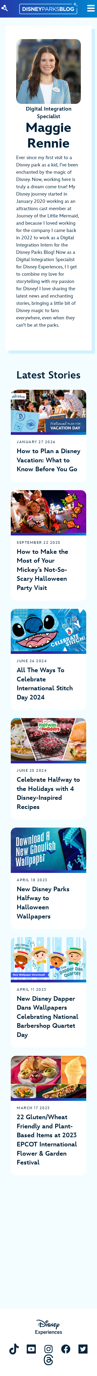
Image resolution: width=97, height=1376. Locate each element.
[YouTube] (31, 1348)
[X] (83, 1348)
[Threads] (48, 1359)
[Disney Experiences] (48, 1327)
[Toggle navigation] (91, 8)
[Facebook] (65, 1348)
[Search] (4, 8)
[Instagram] (48, 1348)
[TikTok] (14, 1348)
